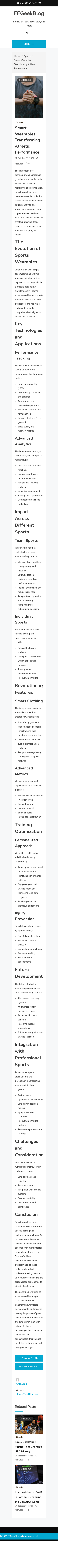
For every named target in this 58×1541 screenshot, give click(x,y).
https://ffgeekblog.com (27, 1394)
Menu (27, 43)
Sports (19, 122)
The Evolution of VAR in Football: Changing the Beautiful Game (28, 1497)
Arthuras (19, 164)
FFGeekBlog (29, 13)
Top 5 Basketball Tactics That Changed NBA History (28, 1446)
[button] (29, 34)
